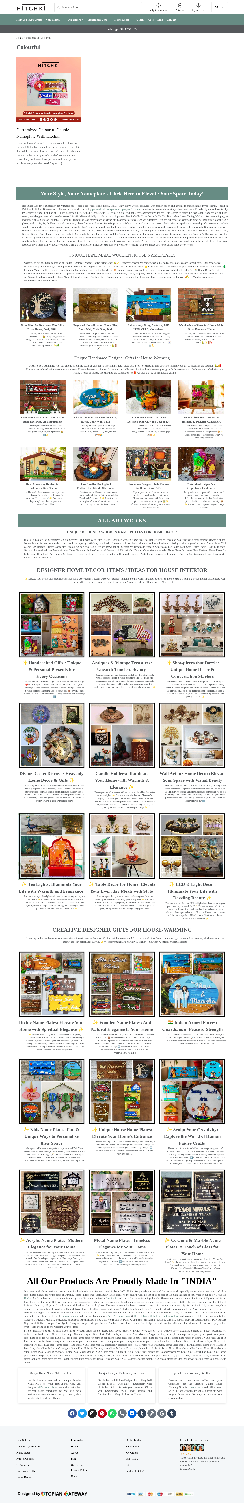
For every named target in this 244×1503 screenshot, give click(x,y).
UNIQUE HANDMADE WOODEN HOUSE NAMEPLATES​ (122, 255)
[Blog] (151, 1413)
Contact (75, 1476)
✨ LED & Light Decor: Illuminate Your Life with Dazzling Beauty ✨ (192, 891)
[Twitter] (82, 1413)
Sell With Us (133, 1458)
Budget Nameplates (158, 10)
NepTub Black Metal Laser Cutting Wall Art (157, 1316)
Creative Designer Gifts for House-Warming (122, 930)
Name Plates (23, 1452)
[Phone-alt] (122, 1413)
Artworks (180, 10)
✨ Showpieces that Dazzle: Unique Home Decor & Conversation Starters (192, 669)
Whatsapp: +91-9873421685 (122, 29)
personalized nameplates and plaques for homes (116, 209)
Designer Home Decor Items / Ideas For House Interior (122, 570)
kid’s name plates (47, 1387)
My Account (198, 10)
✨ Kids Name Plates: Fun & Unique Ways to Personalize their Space (51, 1136)
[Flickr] (132, 1413)
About (74, 1452)
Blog (73, 1458)
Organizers (22, 1464)
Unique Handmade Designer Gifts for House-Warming (122, 358)
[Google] (161, 1413)
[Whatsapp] (112, 1413)
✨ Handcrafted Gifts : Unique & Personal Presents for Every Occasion (51, 669)
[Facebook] (72, 1413)
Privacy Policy (79, 1469)
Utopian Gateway (69, 1316)
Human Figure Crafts (28, 1446)
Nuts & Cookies (25, 1458)
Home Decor (196, 1387)
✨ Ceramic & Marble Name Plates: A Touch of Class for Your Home (192, 1247)
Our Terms (77, 1464)
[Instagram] (92, 1413)
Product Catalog (135, 1471)
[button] (219, 7)
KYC (128, 1464)
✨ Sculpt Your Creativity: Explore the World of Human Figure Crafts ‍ (192, 1136)
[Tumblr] (141, 1413)
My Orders (132, 1452)
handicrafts (112, 1298)
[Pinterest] (102, 1413)
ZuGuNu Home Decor (119, 1316)
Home (19, 37)
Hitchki (28, 1298)
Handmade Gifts (25, 1471)
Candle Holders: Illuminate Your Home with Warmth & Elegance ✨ (122, 780)
